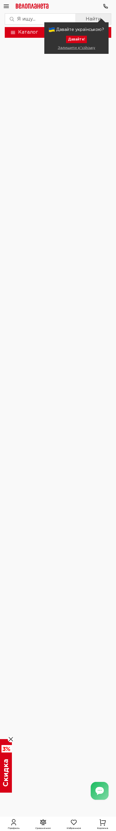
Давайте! (76, 39)
